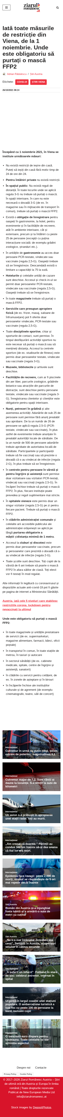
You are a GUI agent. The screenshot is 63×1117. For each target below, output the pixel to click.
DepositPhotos (42, 1107)
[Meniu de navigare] (6, 7)
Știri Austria (36, 74)
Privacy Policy (10, 1074)
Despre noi (23, 1067)
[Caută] (57, 7)
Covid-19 (22, 82)
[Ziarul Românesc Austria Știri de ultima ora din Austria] (32, 7)
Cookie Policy (26, 1074)
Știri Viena (38, 82)
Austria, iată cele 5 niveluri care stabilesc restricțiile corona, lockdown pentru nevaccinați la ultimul (30, 605)
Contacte (40, 1067)
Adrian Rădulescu (17, 74)
